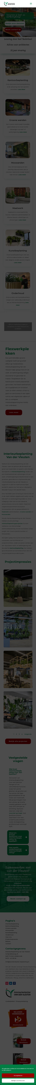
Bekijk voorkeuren (18, 1080)
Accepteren (18, 1075)
